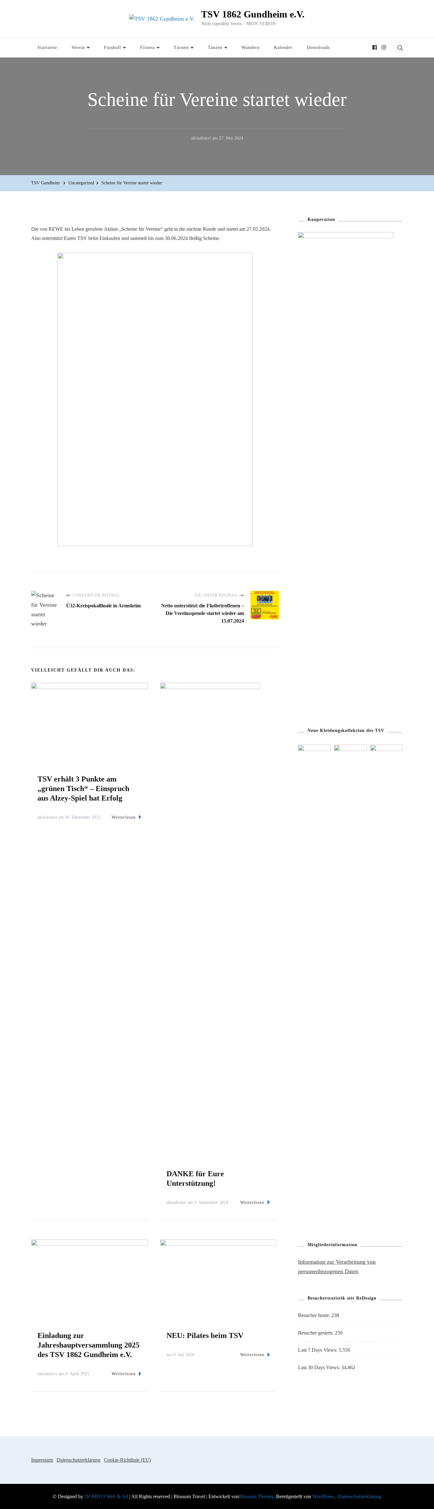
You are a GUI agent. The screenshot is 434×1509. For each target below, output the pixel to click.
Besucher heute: (314, 1315)
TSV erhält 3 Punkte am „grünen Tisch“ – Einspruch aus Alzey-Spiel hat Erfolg (83, 788)
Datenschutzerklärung (78, 1460)
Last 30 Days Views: (319, 1367)
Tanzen (215, 47)
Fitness (147, 47)
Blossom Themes (256, 1496)
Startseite (47, 47)
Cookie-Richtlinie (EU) (127, 1460)
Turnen (181, 47)
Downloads (318, 47)
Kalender (283, 47)
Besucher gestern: (316, 1332)
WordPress (323, 1496)
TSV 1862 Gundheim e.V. (253, 14)
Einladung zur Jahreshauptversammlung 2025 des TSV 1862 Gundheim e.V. (88, 1345)
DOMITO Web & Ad (107, 1496)
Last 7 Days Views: (318, 1350)
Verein (78, 47)
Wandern (250, 47)
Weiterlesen (124, 817)
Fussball (112, 47)
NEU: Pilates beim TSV (204, 1335)
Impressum (42, 1460)
